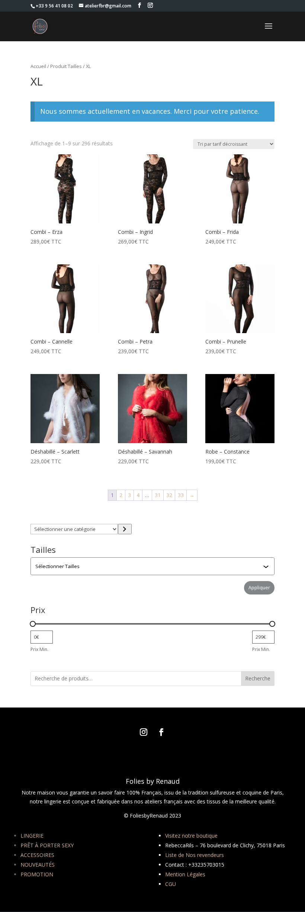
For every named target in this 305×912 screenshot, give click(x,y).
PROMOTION (36, 874)
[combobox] (153, 566)
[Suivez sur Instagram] (143, 732)
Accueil (38, 66)
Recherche (257, 678)
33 (181, 495)
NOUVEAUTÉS (37, 864)
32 (169, 495)
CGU (170, 883)
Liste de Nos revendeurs (194, 854)
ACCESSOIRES (37, 854)
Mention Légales (185, 874)
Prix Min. (39, 649)
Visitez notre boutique (191, 835)
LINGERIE (32, 835)
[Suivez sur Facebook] (161, 732)
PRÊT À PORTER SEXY (47, 845)
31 (158, 495)
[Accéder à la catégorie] (125, 529)
